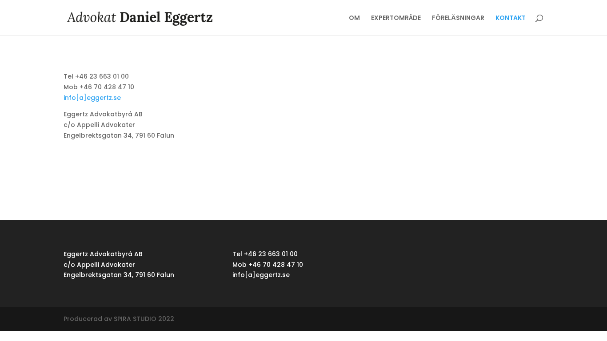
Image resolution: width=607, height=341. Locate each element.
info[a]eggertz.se (92, 97)
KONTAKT (510, 18)
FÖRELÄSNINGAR (458, 18)
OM (354, 18)
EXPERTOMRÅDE (396, 18)
